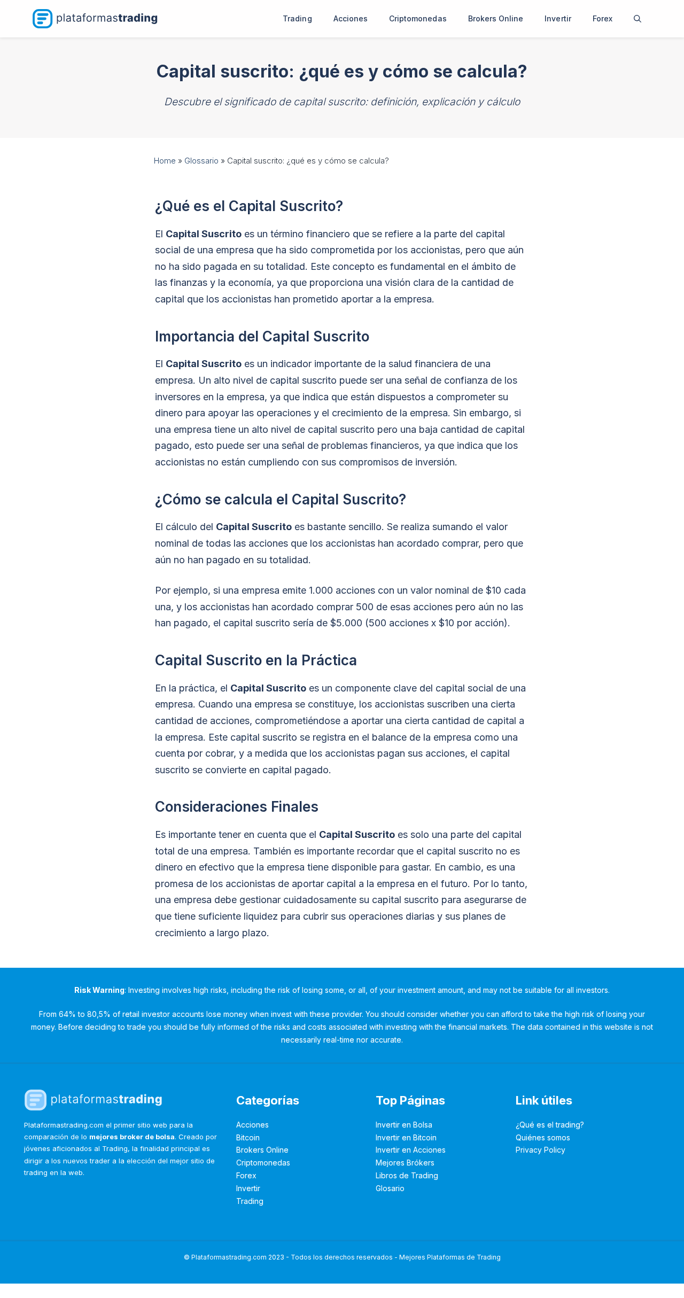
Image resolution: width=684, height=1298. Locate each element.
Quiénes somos (543, 1137)
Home (165, 161)
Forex (602, 18)
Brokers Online (496, 18)
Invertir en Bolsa (404, 1124)
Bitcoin (248, 1137)
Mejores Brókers (405, 1162)
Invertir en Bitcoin (406, 1137)
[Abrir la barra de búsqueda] (637, 19)
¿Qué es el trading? (550, 1124)
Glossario (201, 161)
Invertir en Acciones (411, 1149)
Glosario (390, 1188)
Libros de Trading (407, 1175)
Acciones (350, 18)
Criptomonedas (418, 18)
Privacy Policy (540, 1149)
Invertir (558, 18)
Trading (297, 18)
